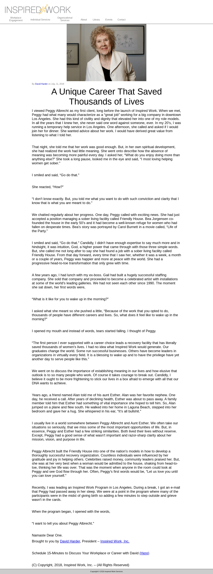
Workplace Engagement (15, 19)
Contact (121, 19)
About (84, 19)
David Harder (41, 84)
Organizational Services (64, 19)
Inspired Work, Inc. (114, 541)
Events (108, 19)
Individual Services (40, 19)
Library (96, 19)
